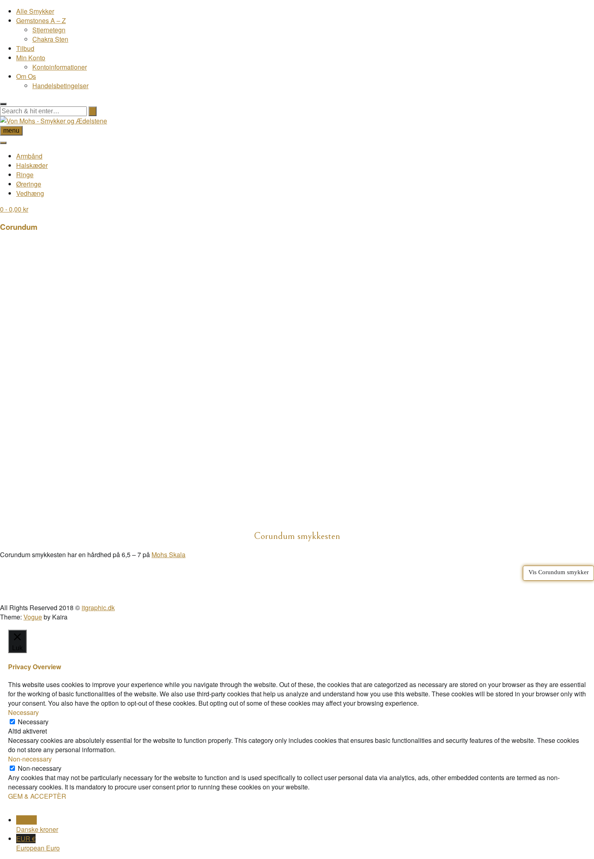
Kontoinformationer (59, 67)
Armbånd (29, 156)
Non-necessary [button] (30, 759)
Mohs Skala (168, 554)
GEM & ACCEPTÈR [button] (37, 796)
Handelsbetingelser (60, 85)
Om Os (26, 76)
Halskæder (32, 165)
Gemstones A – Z (41, 20)
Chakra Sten (50, 39)
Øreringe (28, 184)
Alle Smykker (35, 11)
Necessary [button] (23, 712)
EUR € (38, 843)
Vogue (32, 616)
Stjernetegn (48, 29)
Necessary (33, 721)
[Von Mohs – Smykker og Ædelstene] (53, 120)
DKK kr (37, 824)
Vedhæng (30, 193)
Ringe (25, 174)
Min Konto (30, 57)
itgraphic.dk (98, 607)
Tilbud (25, 48)
